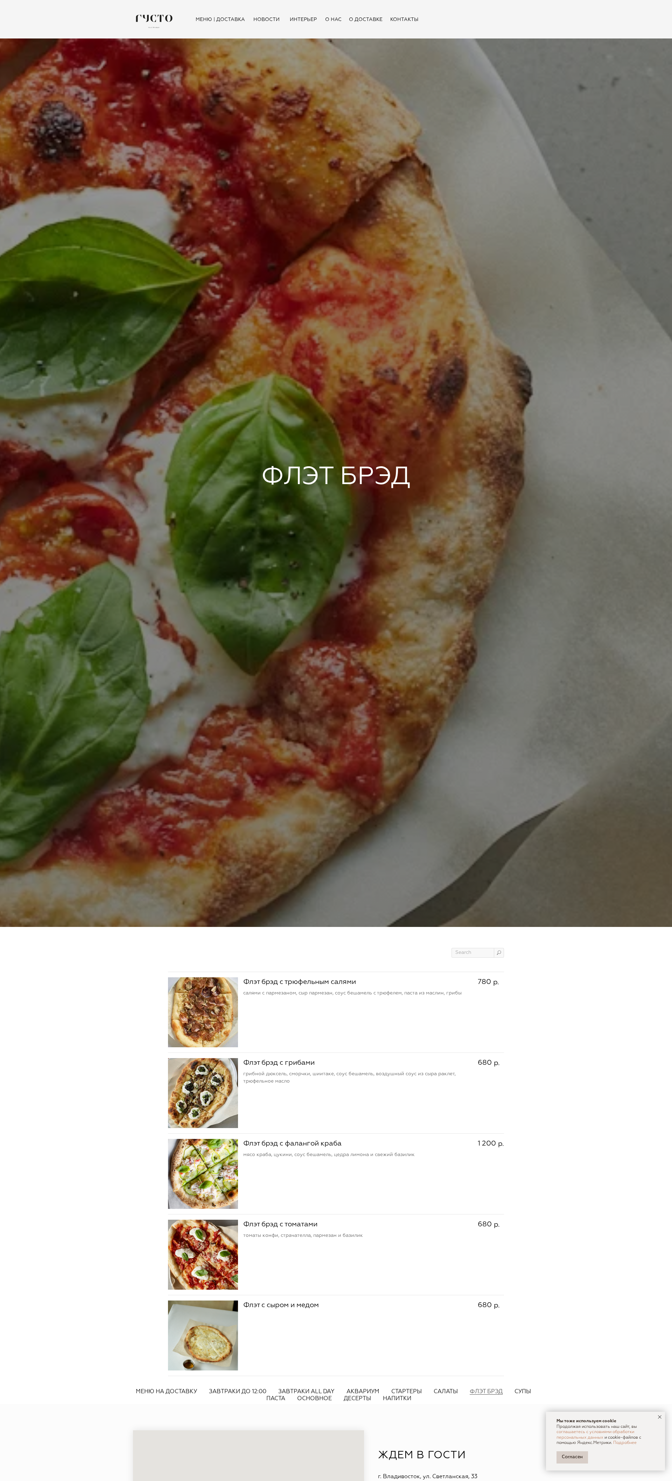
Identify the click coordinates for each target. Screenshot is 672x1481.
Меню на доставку (166, 1392)
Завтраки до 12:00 (237, 1392)
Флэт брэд (486, 1392)
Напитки (397, 1399)
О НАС (333, 19)
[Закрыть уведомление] (659, 1416)
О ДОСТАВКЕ (366, 19)
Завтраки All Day (306, 1392)
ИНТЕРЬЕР (303, 19)
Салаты (446, 1392)
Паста (275, 1399)
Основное (314, 1399)
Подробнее (625, 1443)
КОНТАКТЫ (404, 19)
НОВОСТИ (266, 19)
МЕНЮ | (205, 19)
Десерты (357, 1399)
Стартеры (406, 1392)
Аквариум (362, 1392)
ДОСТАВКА (230, 19)
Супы (522, 1392)
